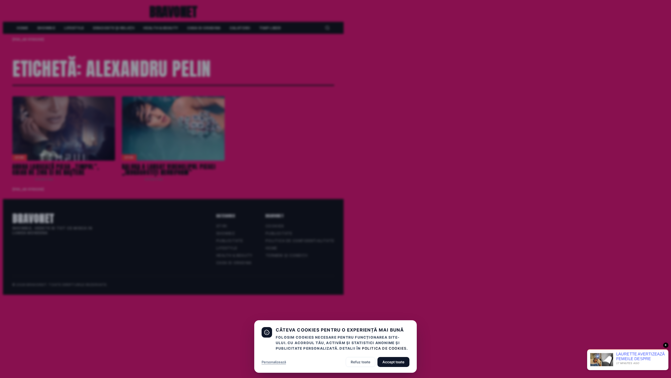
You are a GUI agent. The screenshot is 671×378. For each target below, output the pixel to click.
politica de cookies (384, 348)
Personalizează (274, 362)
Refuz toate (360, 362)
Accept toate (393, 362)
